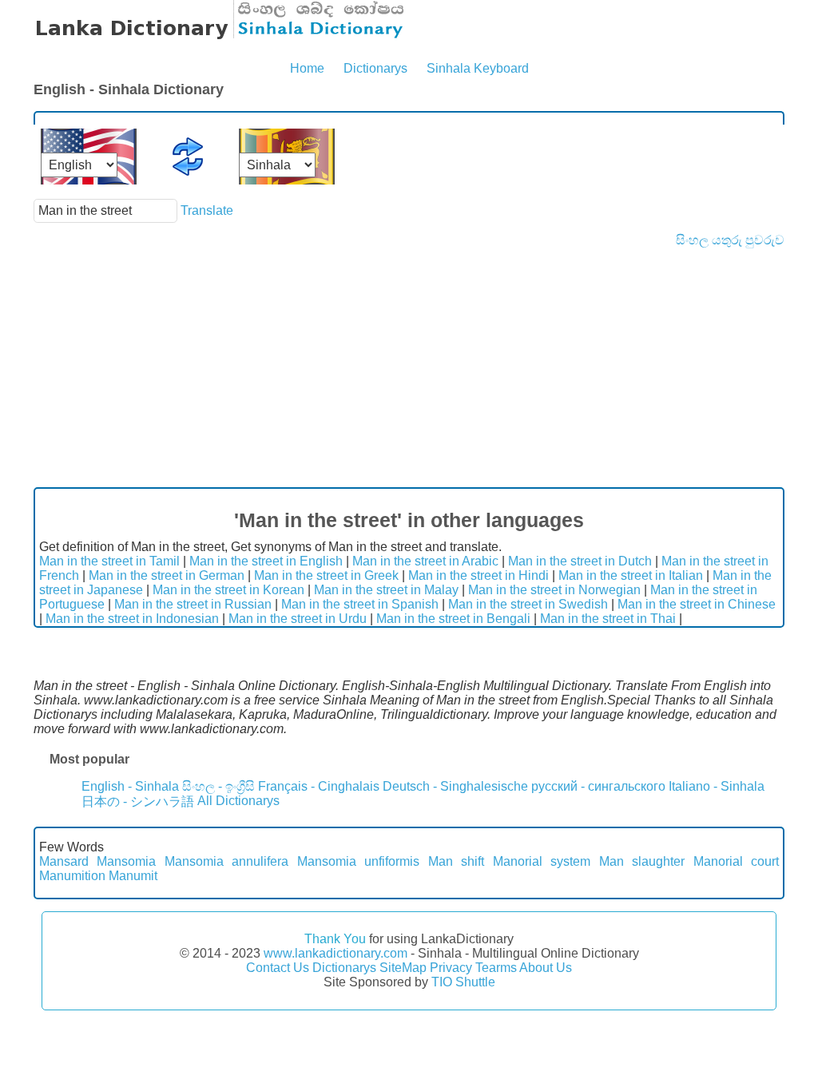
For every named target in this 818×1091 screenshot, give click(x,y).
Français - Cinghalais (318, 786)
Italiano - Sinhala (716, 786)
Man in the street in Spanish (360, 604)
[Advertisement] (409, 367)
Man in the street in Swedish (528, 604)
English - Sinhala (130, 786)
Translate (207, 210)
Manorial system (541, 861)
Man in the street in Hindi (478, 575)
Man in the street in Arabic (425, 561)
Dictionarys (375, 68)
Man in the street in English (266, 561)
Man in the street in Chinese (696, 604)
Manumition (72, 876)
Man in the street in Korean (228, 590)
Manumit (133, 876)
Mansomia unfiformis (358, 861)
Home (307, 68)
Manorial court (736, 861)
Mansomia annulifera (226, 861)
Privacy (451, 967)
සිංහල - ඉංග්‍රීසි (218, 786)
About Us (545, 967)
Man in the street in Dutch (580, 561)
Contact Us (277, 967)
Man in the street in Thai (608, 618)
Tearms (496, 967)
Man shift (456, 861)
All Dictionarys (238, 800)
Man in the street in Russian (193, 604)
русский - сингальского (598, 786)
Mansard (64, 861)
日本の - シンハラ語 (137, 801)
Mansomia (126, 861)
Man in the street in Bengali (453, 618)
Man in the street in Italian (630, 575)
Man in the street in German (166, 575)
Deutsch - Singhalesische (455, 786)
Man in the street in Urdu (297, 618)
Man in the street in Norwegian (554, 590)
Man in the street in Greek (326, 575)
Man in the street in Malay (386, 590)
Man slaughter (642, 861)
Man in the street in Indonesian (132, 618)
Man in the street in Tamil (109, 561)
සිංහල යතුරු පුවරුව (730, 240)
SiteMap (403, 967)
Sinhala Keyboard (478, 68)
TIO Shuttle (463, 982)
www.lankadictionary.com (335, 953)
